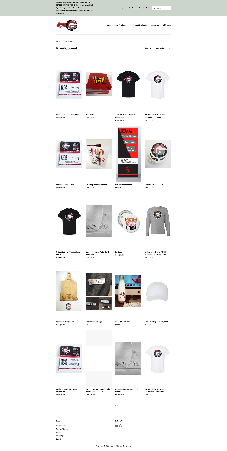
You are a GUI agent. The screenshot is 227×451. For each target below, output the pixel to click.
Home (108, 25)
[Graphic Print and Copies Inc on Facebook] (116, 426)
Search (58, 439)
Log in (123, 8)
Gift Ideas (167, 25)
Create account (134, 8)
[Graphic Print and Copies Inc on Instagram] (120, 426)
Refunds (59, 432)
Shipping (59, 435)
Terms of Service (62, 429)
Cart (147, 8)
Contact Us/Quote (139, 25)
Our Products (121, 25)
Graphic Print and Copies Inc (119, 446)
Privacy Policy (61, 426)
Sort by (148, 48)
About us (155, 25)
